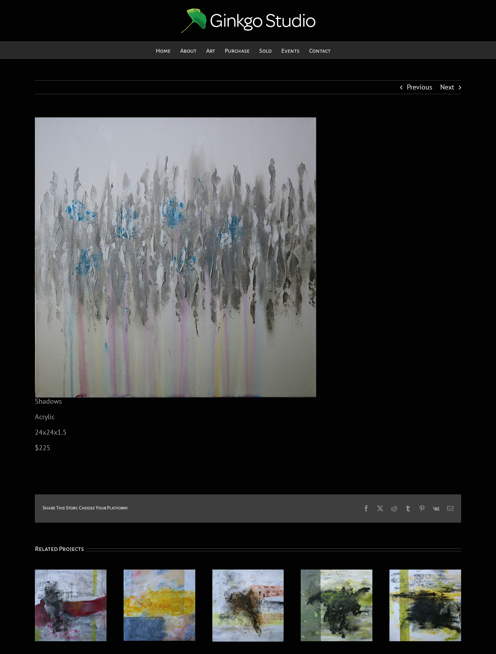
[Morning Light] (159, 574)
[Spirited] (336, 574)
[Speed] (248, 574)
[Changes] (425, 574)
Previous (419, 87)
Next (447, 87)
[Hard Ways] (71, 574)
